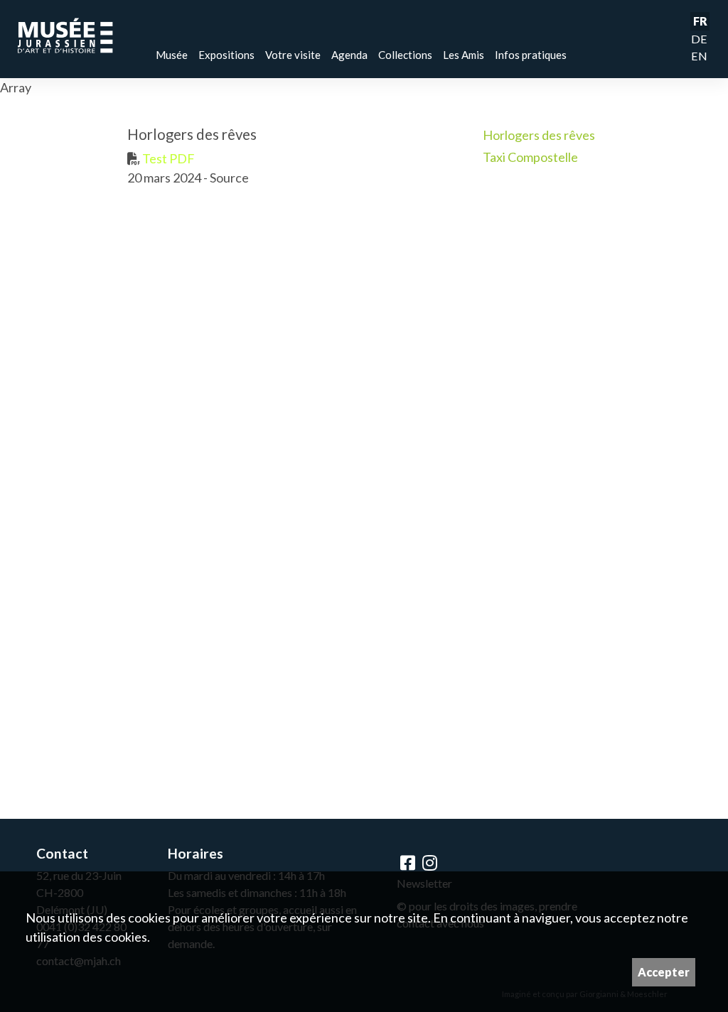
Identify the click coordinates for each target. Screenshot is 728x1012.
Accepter (664, 972)
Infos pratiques (531, 54)
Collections (405, 54)
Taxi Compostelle (530, 157)
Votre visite (293, 54)
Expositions (226, 54)
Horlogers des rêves (539, 135)
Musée (172, 54)
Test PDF (167, 158)
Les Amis (463, 54)
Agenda (349, 54)
